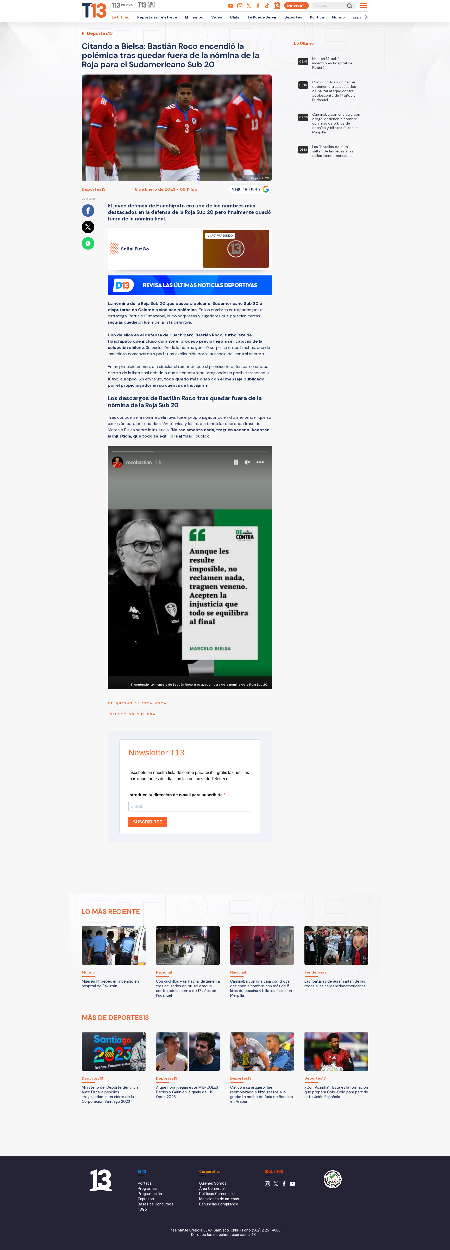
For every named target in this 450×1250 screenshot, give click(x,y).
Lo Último (120, 17)
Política (317, 17)
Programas (147, 1188)
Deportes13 (93, 189)
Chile (235, 17)
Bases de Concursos (155, 1204)
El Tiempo (194, 17)
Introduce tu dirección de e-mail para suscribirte (176, 795)
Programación (150, 1194)
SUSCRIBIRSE (147, 822)
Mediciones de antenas (219, 1199)
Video (216, 17)
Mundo (338, 17)
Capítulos (146, 1199)
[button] (365, 17)
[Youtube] (292, 1185)
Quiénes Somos (213, 1183)
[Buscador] (349, 5)
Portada (145, 1183)
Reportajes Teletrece (157, 17)
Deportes (293, 17)
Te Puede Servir (262, 17)
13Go (142, 1209)
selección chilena (133, 714)
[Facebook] (284, 1185)
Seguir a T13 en (246, 189)
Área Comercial (212, 1188)
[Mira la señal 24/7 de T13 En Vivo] (296, 5)
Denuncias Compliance (218, 1204)
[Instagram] (267, 1185)
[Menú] (363, 6)
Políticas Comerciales (217, 1194)
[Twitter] (275, 1185)
